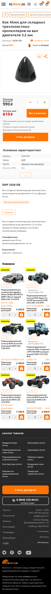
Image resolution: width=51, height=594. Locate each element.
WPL (48, 359)
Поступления (9, 515)
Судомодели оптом (36, 449)
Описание (9, 212)
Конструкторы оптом (12, 464)
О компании (43, 531)
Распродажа (8, 532)
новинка (5, 269)
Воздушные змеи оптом (35, 465)
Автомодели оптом (36, 442)
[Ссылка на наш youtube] (28, 553)
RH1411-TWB (7, 303)
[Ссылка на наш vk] (20, 552)
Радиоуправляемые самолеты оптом (11, 458)
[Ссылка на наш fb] (12, 552)
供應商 (6, 543)
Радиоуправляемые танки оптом (11, 451)
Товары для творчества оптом (35, 472)
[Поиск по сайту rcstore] (35, 4)
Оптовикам (43, 542)
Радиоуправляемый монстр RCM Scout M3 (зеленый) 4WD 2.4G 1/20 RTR (11, 344)
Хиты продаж (9, 526)
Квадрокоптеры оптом (9, 443)
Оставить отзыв (41, 40)
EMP (23, 160)
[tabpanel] (25, 69)
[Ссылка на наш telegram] (4, 552)
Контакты (44, 536)
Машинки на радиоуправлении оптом (10, 474)
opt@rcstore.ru (41, 515)
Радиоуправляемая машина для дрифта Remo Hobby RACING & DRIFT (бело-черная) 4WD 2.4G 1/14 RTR (12, 294)
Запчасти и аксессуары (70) (35, 291)
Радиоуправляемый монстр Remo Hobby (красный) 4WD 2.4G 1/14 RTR (11, 398)
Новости (6, 510)
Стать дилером (25, 136)
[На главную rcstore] (17, 4)
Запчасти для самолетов (32, 164)
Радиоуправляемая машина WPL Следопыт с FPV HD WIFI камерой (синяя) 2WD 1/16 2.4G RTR (38, 352)
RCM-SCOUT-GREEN (10, 359)
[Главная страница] (5, 14)
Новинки (8, 264)
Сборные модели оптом (35, 458)
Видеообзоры (9, 537)
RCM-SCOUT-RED (34, 408)
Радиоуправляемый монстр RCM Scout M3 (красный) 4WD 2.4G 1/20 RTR (37, 398)
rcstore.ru (27, 576)
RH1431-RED (7, 405)
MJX (48, 306)
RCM (22, 359)
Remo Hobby (7, 306)
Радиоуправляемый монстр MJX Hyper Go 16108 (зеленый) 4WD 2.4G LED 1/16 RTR (37, 299)
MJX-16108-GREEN (35, 306)
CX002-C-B (31, 359)
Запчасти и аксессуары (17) (35, 342)
